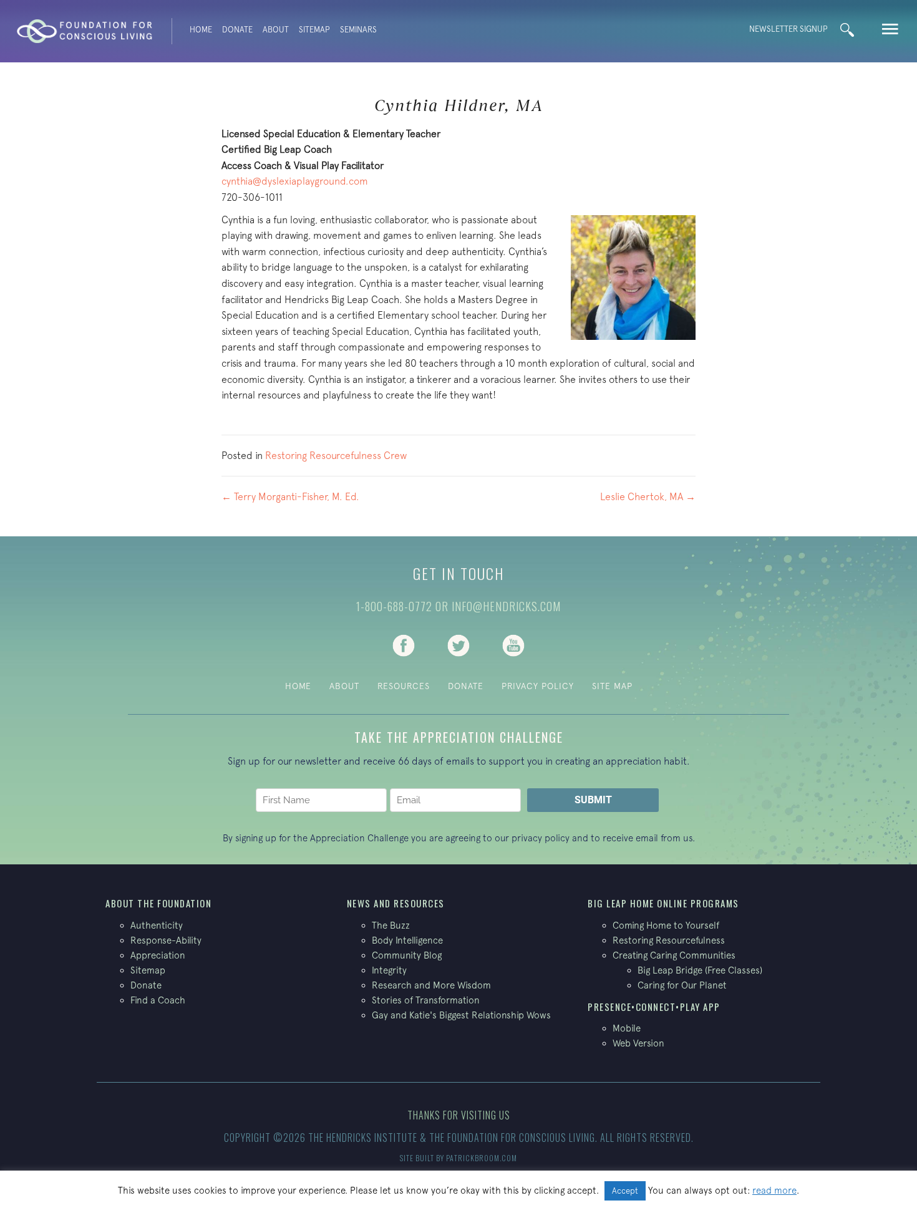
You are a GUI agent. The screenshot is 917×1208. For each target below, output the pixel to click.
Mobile (627, 1028)
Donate (237, 29)
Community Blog (407, 955)
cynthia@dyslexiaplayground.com (294, 180)
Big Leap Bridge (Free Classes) (700, 970)
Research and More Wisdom (431, 985)
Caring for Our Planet (682, 985)
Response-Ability (165, 940)
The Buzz (391, 925)
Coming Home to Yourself (666, 925)
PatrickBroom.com (481, 1157)
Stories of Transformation (426, 1000)
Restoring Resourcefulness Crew (336, 455)
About (276, 29)
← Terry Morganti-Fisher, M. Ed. (290, 496)
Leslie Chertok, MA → (648, 496)
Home (201, 29)
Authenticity (156, 925)
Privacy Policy (538, 686)
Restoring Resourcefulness (669, 940)
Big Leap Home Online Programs (663, 903)
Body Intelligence (407, 940)
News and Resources (396, 903)
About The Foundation (158, 903)
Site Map (612, 686)
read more (774, 1190)
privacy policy (541, 838)
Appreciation (157, 955)
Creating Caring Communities (674, 955)
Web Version (638, 1043)
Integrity (389, 970)
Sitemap (314, 29)
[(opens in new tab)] (403, 644)
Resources (403, 686)
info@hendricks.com (506, 606)
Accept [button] (625, 1191)
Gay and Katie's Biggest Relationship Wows (461, 1015)
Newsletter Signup (788, 29)
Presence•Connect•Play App (654, 1006)
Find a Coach (157, 1000)
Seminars (358, 29)
